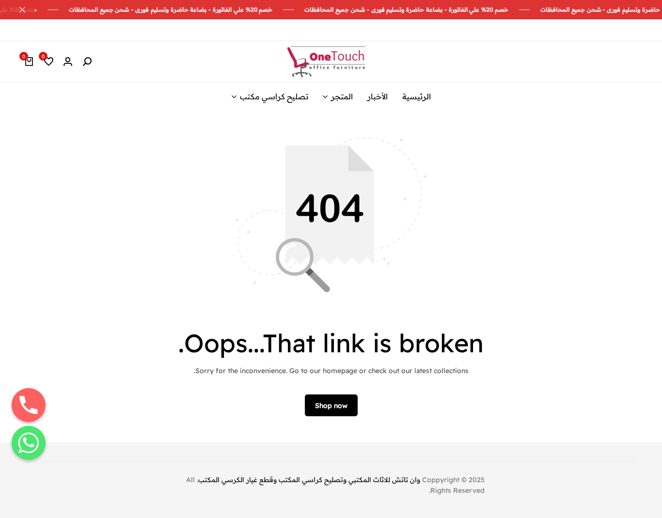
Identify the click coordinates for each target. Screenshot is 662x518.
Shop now (331, 405)
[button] (48, 61)
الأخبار (377, 96)
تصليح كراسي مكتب (274, 96)
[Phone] (29, 405)
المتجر (342, 96)
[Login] (68, 61)
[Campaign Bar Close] (17, 9)
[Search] (87, 61)
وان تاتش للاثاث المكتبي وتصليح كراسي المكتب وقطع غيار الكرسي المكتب (309, 479)
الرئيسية (416, 96)
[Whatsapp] (29, 443)
